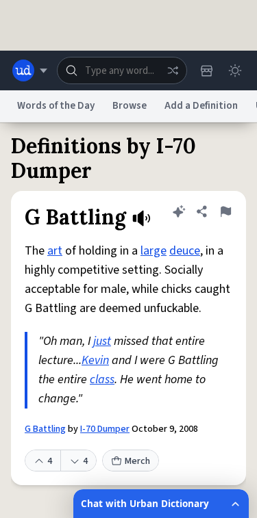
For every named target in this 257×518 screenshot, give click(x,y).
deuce (184, 250)
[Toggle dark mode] (235, 70)
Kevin (95, 360)
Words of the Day (56, 106)
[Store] (206, 70)
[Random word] (172, 70)
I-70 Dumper (105, 429)
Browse (129, 106)
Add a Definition (201, 106)
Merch (137, 461)
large (153, 250)
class (102, 379)
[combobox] (122, 70)
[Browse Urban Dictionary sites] (29, 70)
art (54, 250)
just (102, 341)
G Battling (45, 429)
